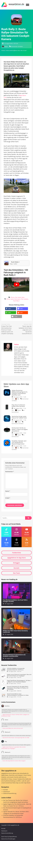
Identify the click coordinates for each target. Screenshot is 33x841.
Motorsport (17, 299)
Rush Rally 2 (16, 301)
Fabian (6, 46)
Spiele (19, 297)
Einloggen (16, 563)
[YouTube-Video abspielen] (16, 284)
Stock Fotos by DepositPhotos (9, 836)
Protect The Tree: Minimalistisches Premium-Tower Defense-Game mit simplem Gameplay (7, 329)
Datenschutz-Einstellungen (8, 839)
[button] (10, 308)
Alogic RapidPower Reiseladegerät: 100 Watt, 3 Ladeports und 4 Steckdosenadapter (19, 681)
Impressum (6, 791)
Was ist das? (23, 50)
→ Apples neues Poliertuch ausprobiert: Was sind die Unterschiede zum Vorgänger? (13, 747)
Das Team (16, 573)
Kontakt (16, 568)
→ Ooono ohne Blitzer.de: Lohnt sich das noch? (12, 728)
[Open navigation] (27, 5)
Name (7, 491)
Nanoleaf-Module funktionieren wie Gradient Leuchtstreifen (14, 655)
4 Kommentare (18, 411)
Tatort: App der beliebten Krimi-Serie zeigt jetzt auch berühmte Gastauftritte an (25, 329)
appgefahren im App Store (16, 558)
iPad (16, 297)
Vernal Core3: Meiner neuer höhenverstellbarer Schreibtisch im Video (18, 694)
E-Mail (7, 498)
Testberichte (16, 553)
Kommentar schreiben (17, 46)
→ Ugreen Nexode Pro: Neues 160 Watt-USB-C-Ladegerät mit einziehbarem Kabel (15, 715)
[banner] (12, 4)
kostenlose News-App (12, 783)
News (23, 297)
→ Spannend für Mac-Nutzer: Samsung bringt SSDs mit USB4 (15, 737)
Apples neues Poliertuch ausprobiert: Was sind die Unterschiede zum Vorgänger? (19, 675)
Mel (18, 399)
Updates (26, 299)
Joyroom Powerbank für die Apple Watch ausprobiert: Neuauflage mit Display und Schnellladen (17, 688)
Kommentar (9, 471)
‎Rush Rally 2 (15, 262)
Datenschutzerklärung (9, 793)
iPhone (12, 297)
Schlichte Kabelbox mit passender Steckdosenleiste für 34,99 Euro (16, 669)
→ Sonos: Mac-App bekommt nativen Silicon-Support (13, 760)
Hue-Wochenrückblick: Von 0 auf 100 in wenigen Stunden (15, 600)
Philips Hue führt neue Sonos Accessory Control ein (15, 631)
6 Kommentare (18, 435)
